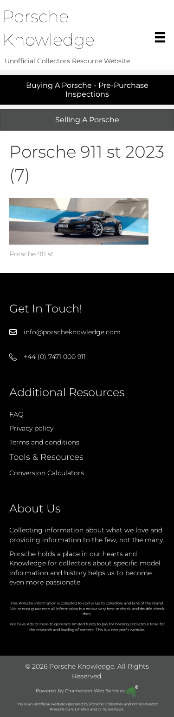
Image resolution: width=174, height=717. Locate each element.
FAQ (16, 414)
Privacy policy (31, 428)
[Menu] (160, 37)
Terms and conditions (44, 442)
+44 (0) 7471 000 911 (55, 356)
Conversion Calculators (46, 473)
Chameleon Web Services (95, 691)
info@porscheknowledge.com (72, 332)
